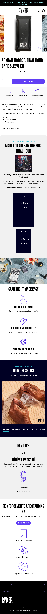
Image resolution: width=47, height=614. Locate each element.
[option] (23, 3)
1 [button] (19, 54)
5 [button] (26, 55)
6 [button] (28, 55)
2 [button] (21, 55)
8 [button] (29, 491)
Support (7, 591)
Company (8, 584)
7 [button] (28, 491)
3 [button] (23, 55)
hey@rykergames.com (23, 607)
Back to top (23, 523)
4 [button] (24, 55)
